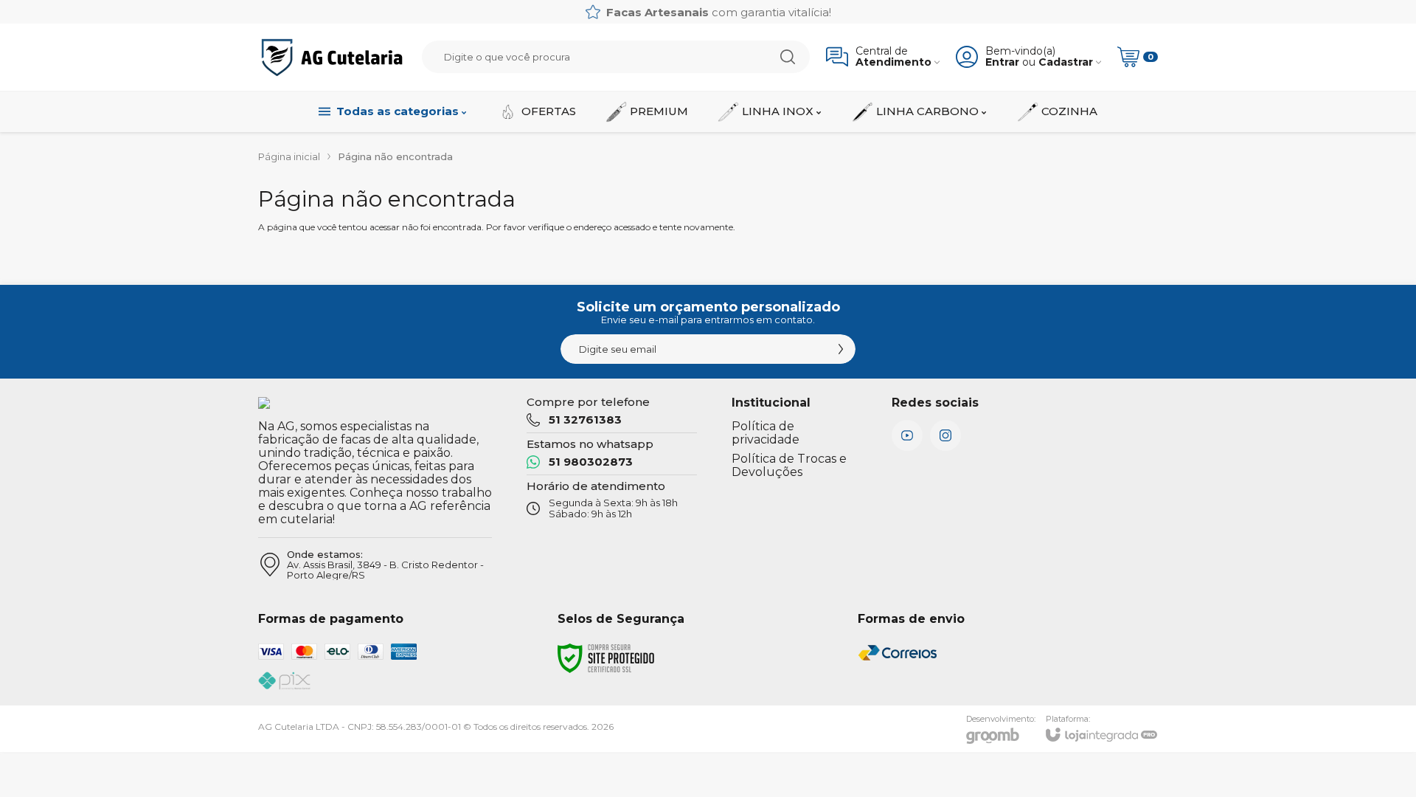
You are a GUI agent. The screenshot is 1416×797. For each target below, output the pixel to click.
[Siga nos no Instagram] (945, 435)
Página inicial (289, 156)
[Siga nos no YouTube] (907, 435)
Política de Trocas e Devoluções (789, 465)
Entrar (1002, 62)
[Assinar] (841, 349)
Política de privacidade (765, 432)
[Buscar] (788, 57)
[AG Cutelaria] (332, 57)
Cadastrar (1065, 62)
